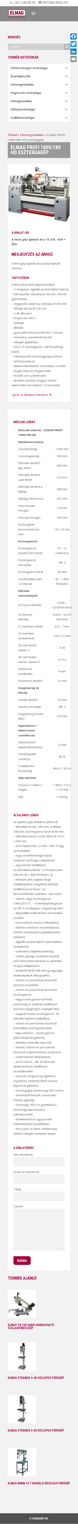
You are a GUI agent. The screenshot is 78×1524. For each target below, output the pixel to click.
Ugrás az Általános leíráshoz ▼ (32, 395)
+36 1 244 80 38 (24, 2)
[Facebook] (73, 36)
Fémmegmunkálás (32, 135)
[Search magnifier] (67, 47)
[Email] (73, 59)
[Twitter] (73, 44)
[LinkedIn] (73, 51)
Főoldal (12, 135)
